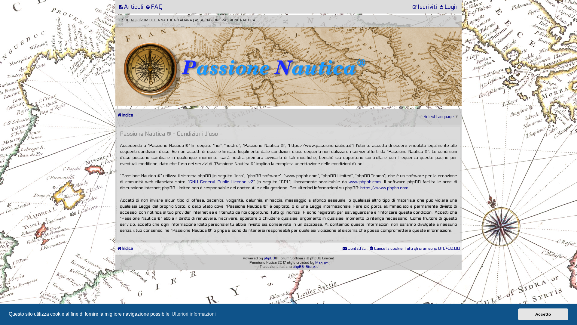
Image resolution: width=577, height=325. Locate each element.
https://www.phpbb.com (384, 187)
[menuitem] (130, 6)
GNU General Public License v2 (221, 181)
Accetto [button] (543, 314)
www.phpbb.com (365, 181)
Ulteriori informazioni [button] (194, 314)
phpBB (269, 258)
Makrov (321, 262)
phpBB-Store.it (305, 267)
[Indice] (157, 47)
